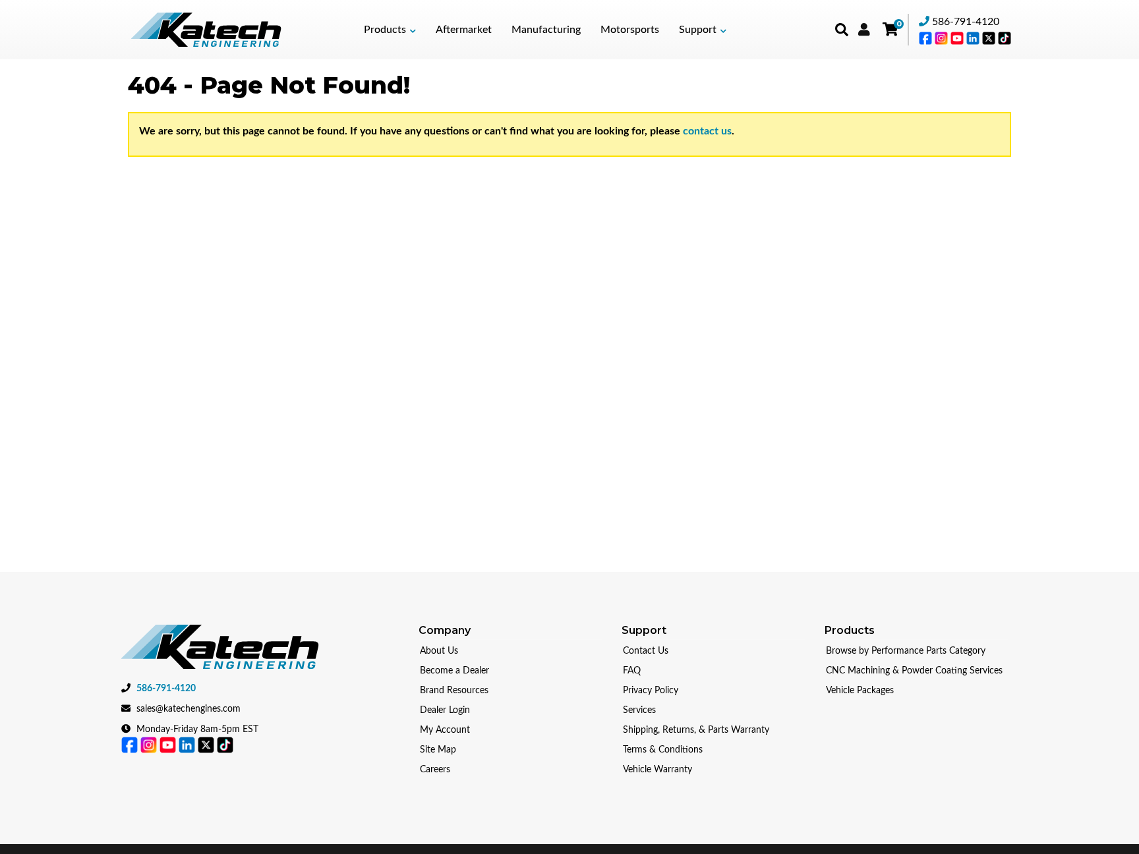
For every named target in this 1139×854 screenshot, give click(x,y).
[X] (990, 37)
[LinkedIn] (974, 37)
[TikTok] (1004, 37)
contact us (707, 131)
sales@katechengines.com (188, 709)
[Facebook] (927, 37)
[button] (390, 29)
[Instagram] (942, 37)
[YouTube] (958, 37)
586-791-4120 (965, 21)
